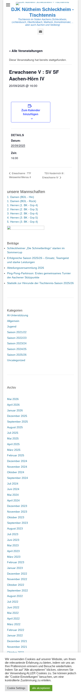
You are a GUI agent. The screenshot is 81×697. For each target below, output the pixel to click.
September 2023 (17, 522)
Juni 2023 (13, 539)
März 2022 (13, 624)
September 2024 (17, 477)
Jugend (11, 326)
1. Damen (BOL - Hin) (20, 197)
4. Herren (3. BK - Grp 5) (22, 217)
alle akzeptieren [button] (41, 688)
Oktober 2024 (15, 472)
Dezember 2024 (17, 461)
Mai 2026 (13, 399)
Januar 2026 (15, 410)
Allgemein (13, 321)
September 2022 (17, 590)
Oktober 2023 (15, 517)
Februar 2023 (15, 562)
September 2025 (17, 421)
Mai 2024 (13, 494)
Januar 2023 (15, 567)
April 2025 (13, 444)
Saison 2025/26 (17, 354)
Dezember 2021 (17, 641)
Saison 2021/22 (17, 332)
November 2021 (17, 646)
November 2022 (17, 579)
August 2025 (15, 427)
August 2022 (15, 596)
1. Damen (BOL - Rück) (21, 201)
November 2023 (17, 511)
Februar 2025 (15, 455)
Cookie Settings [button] (16, 688)
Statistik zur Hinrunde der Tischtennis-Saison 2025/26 (40, 283)
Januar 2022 (15, 635)
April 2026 (13, 404)
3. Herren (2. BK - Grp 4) (22, 213)
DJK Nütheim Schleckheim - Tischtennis (42, 12)
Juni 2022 (13, 607)
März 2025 (13, 449)
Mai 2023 (13, 545)
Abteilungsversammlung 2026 (25, 267)
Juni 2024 (13, 489)
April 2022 (13, 618)
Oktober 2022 (15, 584)
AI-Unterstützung (17, 315)
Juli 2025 (12, 432)
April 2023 (13, 551)
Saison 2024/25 (17, 349)
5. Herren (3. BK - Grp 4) (22, 221)
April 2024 (13, 500)
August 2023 (15, 528)
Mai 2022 (13, 612)
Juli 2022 (12, 601)
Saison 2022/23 (17, 337)
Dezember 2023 (17, 505)
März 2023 (13, 556)
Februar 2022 (15, 629)
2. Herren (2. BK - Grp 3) (22, 209)
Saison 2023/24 (17, 343)
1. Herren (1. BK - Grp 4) (22, 205)
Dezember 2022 (17, 573)
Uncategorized (16, 360)
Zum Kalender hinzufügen (30, 112)
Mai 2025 (13, 438)
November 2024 (17, 466)
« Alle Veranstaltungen (26, 50)
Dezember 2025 (17, 415)
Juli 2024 (12, 483)
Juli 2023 (12, 534)
